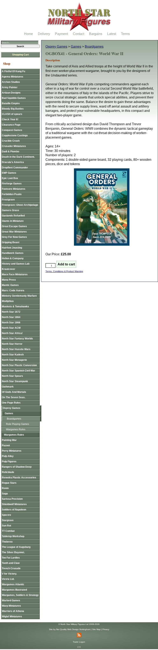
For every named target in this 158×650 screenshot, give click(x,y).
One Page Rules (11, 402)
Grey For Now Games (14, 237)
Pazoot (6, 445)
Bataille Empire (11, 103)
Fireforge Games (12, 183)
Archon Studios (11, 82)
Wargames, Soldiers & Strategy (20, 595)
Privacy (105, 629)
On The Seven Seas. (13, 397)
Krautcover (8, 269)
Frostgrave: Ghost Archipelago (20, 205)
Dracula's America (13, 162)
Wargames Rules (15, 429)
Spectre (6, 515)
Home (28, 34)
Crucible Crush (11, 140)
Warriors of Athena (13, 611)
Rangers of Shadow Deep (16, 466)
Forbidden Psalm (12, 194)
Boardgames (94, 46)
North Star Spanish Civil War (18, 370)
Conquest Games (12, 130)
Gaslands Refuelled (13, 215)
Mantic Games (10, 285)
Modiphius (8, 301)
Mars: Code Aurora (13, 290)
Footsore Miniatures (13, 188)
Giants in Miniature (13, 221)
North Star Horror (12, 343)
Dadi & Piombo (10, 151)
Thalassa (7, 541)
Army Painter (9, 87)
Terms (125, 34)
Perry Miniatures (11, 450)
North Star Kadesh (13, 354)
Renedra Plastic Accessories (19, 477)
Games (76, 46)
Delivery (44, 34)
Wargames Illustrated (14, 589)
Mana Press (9, 279)
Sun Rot (6, 525)
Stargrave (8, 520)
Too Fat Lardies (11, 557)
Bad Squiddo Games (14, 98)
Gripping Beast (10, 242)
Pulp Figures (9, 461)
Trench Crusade (11, 568)
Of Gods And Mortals (14, 392)
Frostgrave (8, 199)
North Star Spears (12, 376)
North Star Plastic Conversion (19, 365)
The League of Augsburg (16, 547)
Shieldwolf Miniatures (14, 504)
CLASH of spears (12, 114)
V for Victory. (9, 573)
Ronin (5, 488)
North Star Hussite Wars (16, 349)
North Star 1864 (11, 317)
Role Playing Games (17, 424)
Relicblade (8, 472)
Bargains (95, 34)
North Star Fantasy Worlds (17, 338)
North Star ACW (11, 327)
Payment (61, 34)
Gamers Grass (10, 210)
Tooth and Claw (11, 563)
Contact (78, 34)
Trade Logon (79, 642)
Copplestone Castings (15, 135)
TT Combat (8, 531)
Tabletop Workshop (13, 536)
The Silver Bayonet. (13, 552)
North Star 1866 (11, 322)
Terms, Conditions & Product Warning (64, 271)
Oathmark (8, 386)
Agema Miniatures (12, 76)
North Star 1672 (11, 311)
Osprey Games (56, 46)
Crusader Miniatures (14, 146)
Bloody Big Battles (13, 108)
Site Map (96, 629)
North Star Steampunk (15, 381)
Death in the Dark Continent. (18, 156)
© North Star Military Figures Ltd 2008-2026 (79, 624)
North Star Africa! (12, 333)
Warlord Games (11, 600)
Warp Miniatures (11, 605)
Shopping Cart (20, 54)
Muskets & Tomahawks (15, 306)
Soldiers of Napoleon (14, 509)
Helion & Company (13, 258)
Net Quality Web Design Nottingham (73, 629)
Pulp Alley (8, 456)
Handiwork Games (12, 253)
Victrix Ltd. (8, 579)
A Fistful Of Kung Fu (13, 71)
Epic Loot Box (10, 178)
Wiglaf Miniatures (12, 616)
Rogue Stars (9, 482)
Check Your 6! (10, 119)
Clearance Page (11, 124)
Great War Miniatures (14, 231)
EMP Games (9, 172)
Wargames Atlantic (13, 584)
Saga (5, 493)
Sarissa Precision (12, 498)
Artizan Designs (11, 92)
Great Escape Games (14, 226)
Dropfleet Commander (15, 167)
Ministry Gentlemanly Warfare (19, 295)
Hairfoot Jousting (12, 247)
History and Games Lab (15, 263)
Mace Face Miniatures (15, 274)
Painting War (9, 440)
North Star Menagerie (14, 360)
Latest (111, 34)
